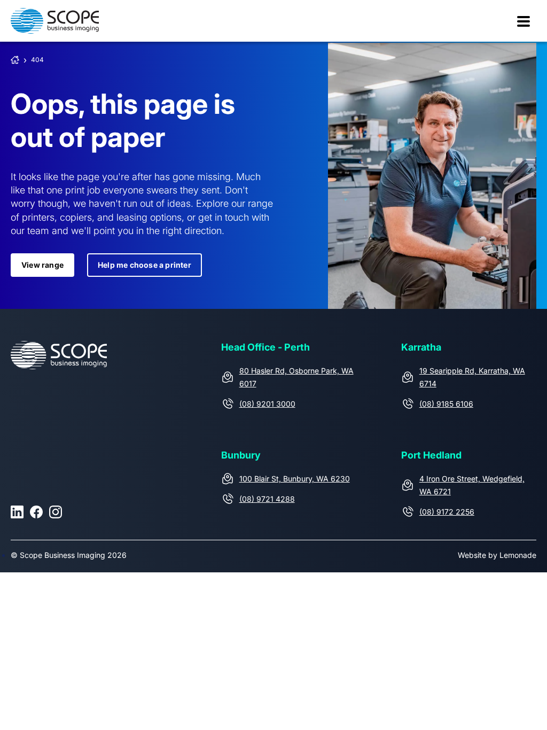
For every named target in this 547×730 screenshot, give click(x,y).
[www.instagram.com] (55, 512)
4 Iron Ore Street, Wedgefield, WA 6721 (472, 485)
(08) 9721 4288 (267, 498)
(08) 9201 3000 (267, 403)
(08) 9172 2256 (446, 511)
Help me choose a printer (144, 264)
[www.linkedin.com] (17, 512)
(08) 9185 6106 (446, 403)
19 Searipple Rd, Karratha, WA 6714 (472, 377)
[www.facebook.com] (36, 512)
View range (42, 264)
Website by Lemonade (497, 555)
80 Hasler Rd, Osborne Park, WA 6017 (296, 377)
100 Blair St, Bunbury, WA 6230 (294, 478)
